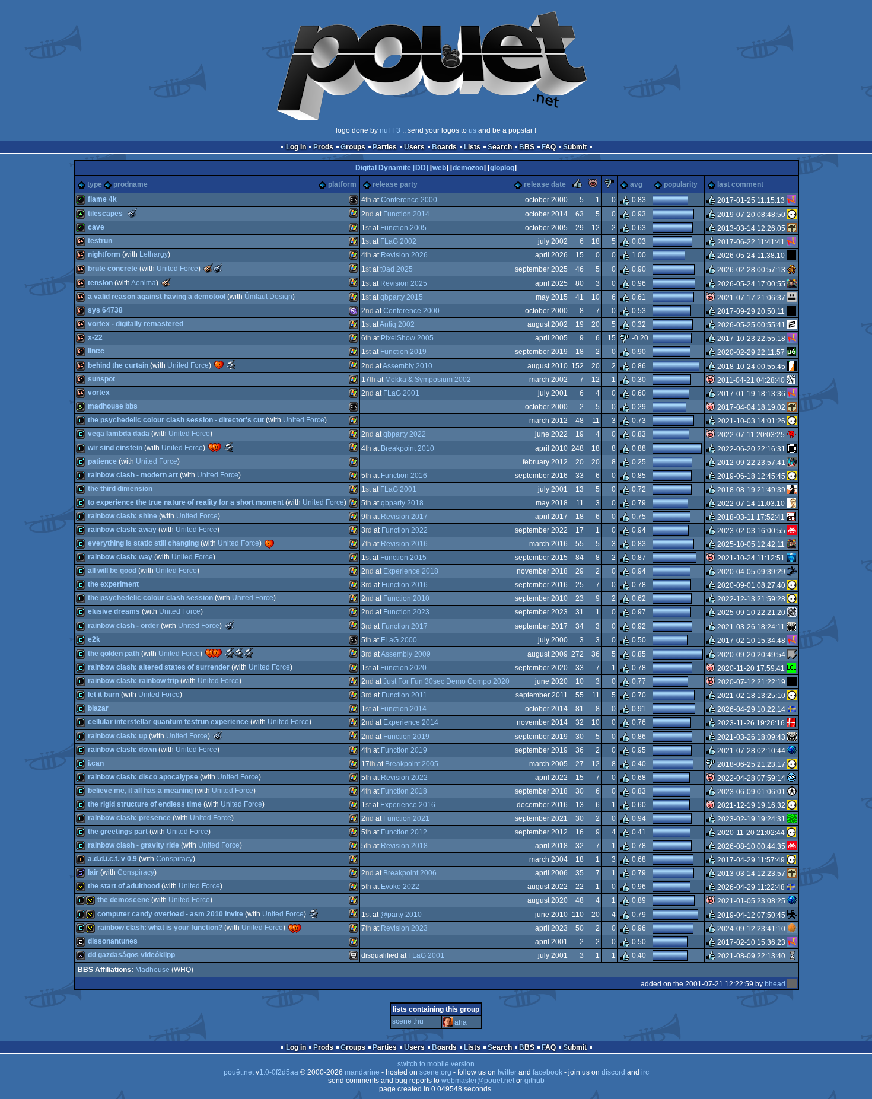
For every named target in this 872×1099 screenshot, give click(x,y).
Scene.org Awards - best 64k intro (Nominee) (231, 364)
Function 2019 (403, 352)
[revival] (791, 723)
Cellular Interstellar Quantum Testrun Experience (168, 722)
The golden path (113, 653)
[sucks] (609, 185)
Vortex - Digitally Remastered (135, 324)
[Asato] (792, 914)
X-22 (95, 337)
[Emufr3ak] (792, 490)
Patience (102, 461)
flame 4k (102, 199)
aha (460, 1022)
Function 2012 (404, 832)
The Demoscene (123, 900)
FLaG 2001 (401, 393)
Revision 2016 (404, 544)
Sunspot (101, 379)
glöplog (502, 168)
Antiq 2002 (397, 324)
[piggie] (593, 185)
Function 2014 (406, 214)
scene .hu (408, 1021)
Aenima (143, 283)
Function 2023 (406, 612)
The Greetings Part (118, 831)
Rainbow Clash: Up (117, 736)
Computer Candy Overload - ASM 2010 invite (170, 914)
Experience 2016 (407, 805)
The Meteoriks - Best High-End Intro (166, 282)
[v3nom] (792, 531)
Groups (352, 147)
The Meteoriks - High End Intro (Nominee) (132, 213)
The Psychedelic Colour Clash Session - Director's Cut (176, 420)
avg (636, 184)
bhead (775, 984)
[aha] (448, 1022)
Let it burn (103, 694)
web (439, 168)
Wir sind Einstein (115, 448)
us (472, 130)
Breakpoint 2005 (411, 764)
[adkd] (792, 654)
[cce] (791, 517)
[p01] (792, 269)
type (94, 184)
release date (545, 184)
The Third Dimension (120, 489)
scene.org (435, 1072)
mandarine (362, 1072)
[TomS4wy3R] (792, 819)
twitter (507, 1072)
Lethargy (153, 254)
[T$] (792, 751)
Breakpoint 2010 (407, 448)
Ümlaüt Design (268, 296)
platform (342, 184)
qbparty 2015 (401, 297)
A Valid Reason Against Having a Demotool (156, 296)
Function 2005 (403, 228)
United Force (177, 269)
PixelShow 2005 (407, 338)
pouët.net (239, 1072)
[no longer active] (791, 311)
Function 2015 (403, 557)
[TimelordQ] (791, 558)
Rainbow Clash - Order (123, 626)
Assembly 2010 (407, 366)
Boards (444, 147)
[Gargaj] (792, 298)
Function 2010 (406, 598)
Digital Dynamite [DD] (391, 168)
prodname (130, 184)
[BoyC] (791, 380)
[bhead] (792, 984)
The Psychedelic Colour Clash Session (150, 598)
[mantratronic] (792, 366)
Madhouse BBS (113, 406)
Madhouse (152, 970)
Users (414, 147)
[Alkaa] (792, 709)
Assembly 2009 (406, 654)
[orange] (792, 929)
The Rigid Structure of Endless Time (145, 804)
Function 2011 (404, 695)
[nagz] (791, 200)
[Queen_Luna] (791, 668)
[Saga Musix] (791, 352)
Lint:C (96, 351)
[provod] (792, 283)
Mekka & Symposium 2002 (428, 379)
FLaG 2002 (398, 241)
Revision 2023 (404, 928)
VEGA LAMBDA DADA (118, 433)
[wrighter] (791, 626)
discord (613, 1072)
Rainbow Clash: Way (120, 557)
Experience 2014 (410, 722)
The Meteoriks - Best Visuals (208, 268)
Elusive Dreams (114, 611)
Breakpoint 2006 (410, 873)
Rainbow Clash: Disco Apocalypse (143, 777)
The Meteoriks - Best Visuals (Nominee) (229, 625)
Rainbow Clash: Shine (122, 516)
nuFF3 (390, 130)
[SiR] (791, 503)
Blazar (98, 708)
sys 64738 (105, 310)
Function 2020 (403, 668)
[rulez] (577, 185)
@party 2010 (401, 914)
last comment (740, 184)
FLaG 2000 (399, 640)
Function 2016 (404, 476)
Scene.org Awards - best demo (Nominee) (229, 653)
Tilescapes (105, 213)
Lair (93, 872)
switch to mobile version (436, 1064)
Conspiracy (174, 859)
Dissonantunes (113, 941)
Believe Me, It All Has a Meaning (140, 790)
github (534, 1080)
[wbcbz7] (792, 956)
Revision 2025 (403, 283)
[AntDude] (791, 435)
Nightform (104, 254)
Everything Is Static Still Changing (143, 543)
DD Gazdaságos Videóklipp (131, 955)
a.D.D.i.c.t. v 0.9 (112, 859)
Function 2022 (404, 530)
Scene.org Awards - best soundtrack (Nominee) (229, 447)
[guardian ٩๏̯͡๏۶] (792, 214)
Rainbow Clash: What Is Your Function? (159, 927)
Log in (296, 147)
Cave (96, 227)
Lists (472, 147)
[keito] (792, 792)
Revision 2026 (404, 255)
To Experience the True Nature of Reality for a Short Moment (186, 502)
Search (500, 147)
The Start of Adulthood (124, 886)
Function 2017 (404, 626)
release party (395, 184)
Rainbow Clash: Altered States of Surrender (159, 667)
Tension (100, 283)
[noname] (792, 572)
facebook (547, 1072)
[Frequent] (791, 255)
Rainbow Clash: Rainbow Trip (133, 681)
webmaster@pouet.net (477, 1080)
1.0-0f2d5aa (278, 1072)
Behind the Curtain (118, 365)
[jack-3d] (792, 462)
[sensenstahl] (792, 228)
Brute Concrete (113, 269)
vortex (99, 392)
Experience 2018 (410, 571)
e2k (94, 639)
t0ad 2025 (396, 269)
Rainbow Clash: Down (122, 750)
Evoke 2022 (400, 887)
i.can (96, 763)
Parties (385, 147)
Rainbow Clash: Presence (129, 818)
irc (645, 1072)
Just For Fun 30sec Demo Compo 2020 (446, 681)
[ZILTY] (792, 325)
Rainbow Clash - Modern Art (133, 475)
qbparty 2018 (402, 503)
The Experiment (113, 584)
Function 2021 (406, 818)
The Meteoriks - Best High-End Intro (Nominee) (217, 268)
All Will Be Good (112, 570)
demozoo (468, 168)
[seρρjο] (792, 613)
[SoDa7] (792, 448)
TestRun (100, 241)
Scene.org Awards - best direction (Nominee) (248, 653)
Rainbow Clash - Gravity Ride (133, 845)
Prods (323, 147)
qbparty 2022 (404, 434)
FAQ (549, 147)
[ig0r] (792, 778)
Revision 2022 (404, 777)
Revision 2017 (404, 516)
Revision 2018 (404, 846)
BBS (526, 147)
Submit (575, 147)
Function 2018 (404, 791)
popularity (681, 184)
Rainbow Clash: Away (122, 529)
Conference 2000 (409, 200)
